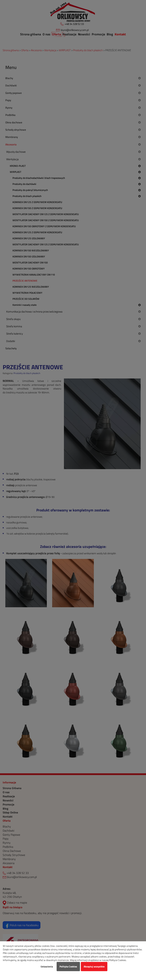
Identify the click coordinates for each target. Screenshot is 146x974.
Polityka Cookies (68, 966)
